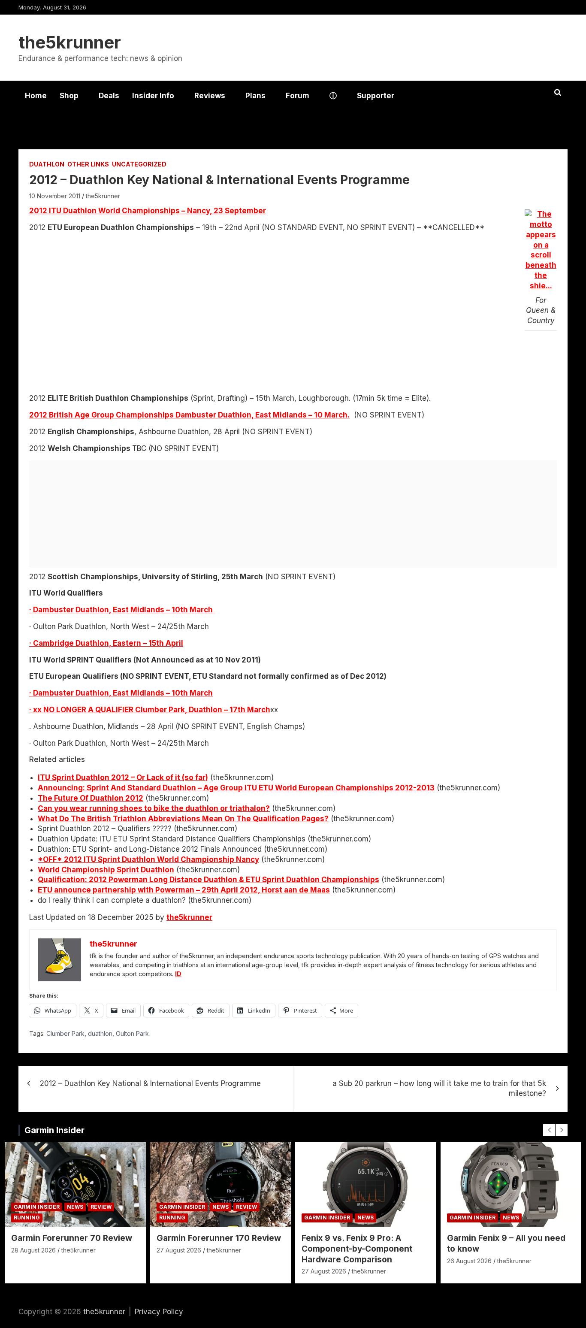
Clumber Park (65, 1033)
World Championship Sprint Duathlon (106, 869)
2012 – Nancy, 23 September (147, 210)
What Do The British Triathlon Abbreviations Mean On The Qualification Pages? (183, 818)
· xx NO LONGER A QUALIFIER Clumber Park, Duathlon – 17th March (149, 709)
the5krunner (69, 42)
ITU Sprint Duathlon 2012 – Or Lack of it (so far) (123, 777)
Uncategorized (139, 164)
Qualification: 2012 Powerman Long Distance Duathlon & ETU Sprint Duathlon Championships (208, 879)
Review (101, 1207)
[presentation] (549, 1130)
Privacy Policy (159, 1311)
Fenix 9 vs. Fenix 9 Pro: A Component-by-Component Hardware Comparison (357, 1248)
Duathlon (46, 164)
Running (27, 1217)
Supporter (375, 95)
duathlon (100, 1033)
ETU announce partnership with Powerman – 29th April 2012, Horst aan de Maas (184, 890)
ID (178, 973)
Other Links (88, 164)
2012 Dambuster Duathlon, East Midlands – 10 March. (189, 415)
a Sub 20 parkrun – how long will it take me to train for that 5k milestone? (439, 1088)
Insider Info (153, 95)
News (75, 1207)
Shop (69, 95)
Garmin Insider (54, 1130)
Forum (297, 95)
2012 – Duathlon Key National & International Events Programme (150, 1083)
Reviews (209, 95)
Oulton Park (132, 1033)
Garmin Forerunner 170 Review (219, 1238)
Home (36, 95)
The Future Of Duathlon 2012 (90, 798)
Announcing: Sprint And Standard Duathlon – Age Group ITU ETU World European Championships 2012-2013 (236, 787)
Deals (109, 95)
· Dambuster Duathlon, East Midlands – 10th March (121, 609)
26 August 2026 (469, 1260)
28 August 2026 (33, 1250)
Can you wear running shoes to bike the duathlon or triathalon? (154, 808)
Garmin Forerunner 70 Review (71, 1238)
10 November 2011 (54, 196)
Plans (255, 95)
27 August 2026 (179, 1250)
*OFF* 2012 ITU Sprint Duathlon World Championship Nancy (148, 859)
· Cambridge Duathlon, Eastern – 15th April (106, 643)
